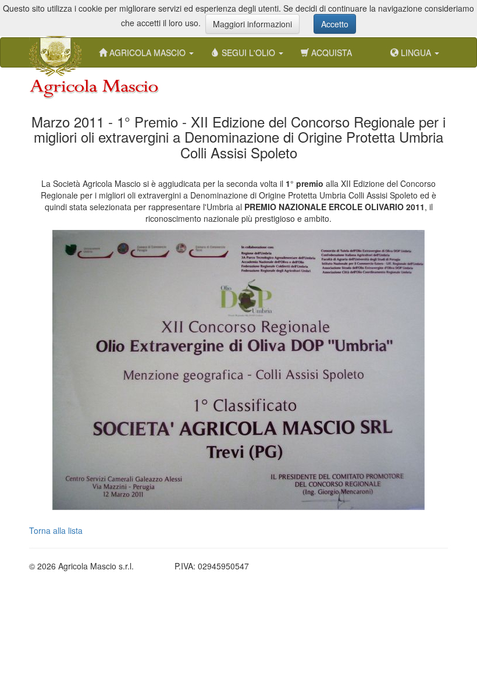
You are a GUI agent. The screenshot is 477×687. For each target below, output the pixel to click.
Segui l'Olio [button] (248, 52)
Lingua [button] (415, 52)
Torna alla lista (56, 530)
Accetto (334, 24)
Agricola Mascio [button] (147, 52)
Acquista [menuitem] (330, 52)
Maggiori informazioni (252, 24)
